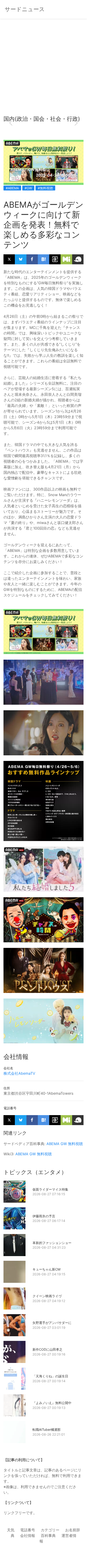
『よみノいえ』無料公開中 (51, 1403)
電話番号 (27, 1530)
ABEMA (52, 1143)
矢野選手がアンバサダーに (51, 1323)
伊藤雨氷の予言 (43, 1216)
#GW (28, 188)
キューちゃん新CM (46, 1269)
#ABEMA (12, 188)
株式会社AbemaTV (19, 1073)
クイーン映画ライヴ (47, 1296)
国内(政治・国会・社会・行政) (41, 118)
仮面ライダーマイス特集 (50, 1189)
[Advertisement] (43, 69)
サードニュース (25, 9)
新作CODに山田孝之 (47, 1349)
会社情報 (27, 1535)
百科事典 (48, 1535)
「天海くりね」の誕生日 (50, 1376)
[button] (11, 123)
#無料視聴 (45, 188)
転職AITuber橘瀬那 (46, 1429)
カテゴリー (50, 1530)
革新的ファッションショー (51, 1243)
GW (64, 1143)
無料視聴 (75, 1143)
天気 (10, 1530)
